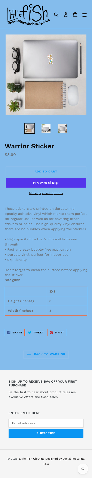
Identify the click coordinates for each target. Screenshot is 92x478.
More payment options (46, 193)
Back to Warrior (49, 354)
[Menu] (84, 14)
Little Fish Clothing (31, 458)
